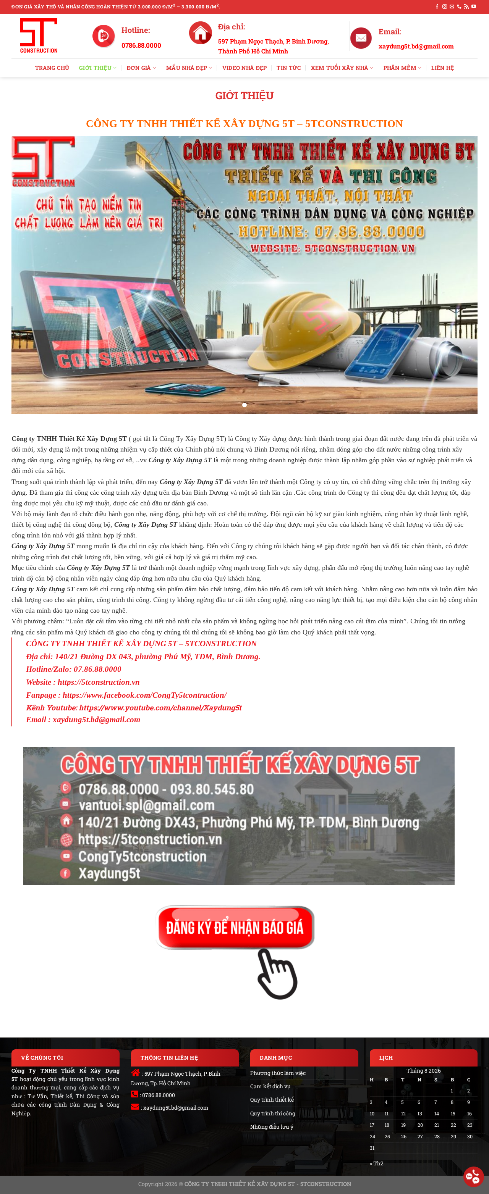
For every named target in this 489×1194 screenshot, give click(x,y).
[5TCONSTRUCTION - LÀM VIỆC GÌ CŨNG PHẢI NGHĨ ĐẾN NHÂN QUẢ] (46, 36)
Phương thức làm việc (278, 1072)
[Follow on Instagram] (444, 7)
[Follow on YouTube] (473, 7)
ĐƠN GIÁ (139, 67)
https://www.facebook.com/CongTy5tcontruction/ (145, 695)
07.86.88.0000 (97, 669)
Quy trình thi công (272, 1113)
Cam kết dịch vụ (270, 1086)
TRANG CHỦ (52, 67)
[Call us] (459, 7)
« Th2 (377, 1163)
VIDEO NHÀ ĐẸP (244, 67)
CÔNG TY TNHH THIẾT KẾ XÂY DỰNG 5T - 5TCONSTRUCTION (268, 1184)
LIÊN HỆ (442, 67)
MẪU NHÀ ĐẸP (186, 67)
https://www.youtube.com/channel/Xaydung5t (160, 707)
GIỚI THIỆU (95, 67)
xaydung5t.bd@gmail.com (176, 1107)
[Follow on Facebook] (437, 7)
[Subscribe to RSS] (466, 7)
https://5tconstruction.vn (99, 682)
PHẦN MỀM (400, 67)
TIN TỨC (289, 67)
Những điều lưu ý (271, 1126)
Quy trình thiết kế (272, 1099)
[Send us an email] (452, 7)
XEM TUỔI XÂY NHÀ (340, 67)
